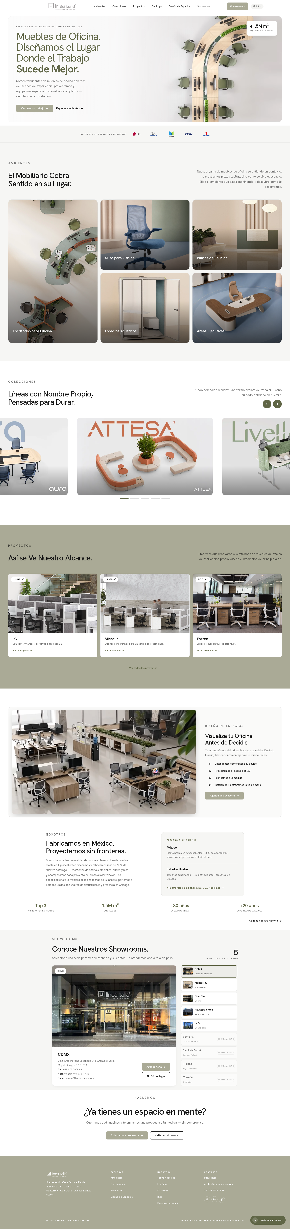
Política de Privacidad (191, 1220)
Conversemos (237, 6)
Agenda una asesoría (224, 795)
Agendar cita (156, 1067)
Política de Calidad (234, 1220)
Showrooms (203, 6)
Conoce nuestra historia (265, 920)
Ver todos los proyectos (145, 668)
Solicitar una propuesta (127, 1135)
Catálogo (157, 6)
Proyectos (139, 6)
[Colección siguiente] (277, 404)
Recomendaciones (167, 1203)
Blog (160, 1196)
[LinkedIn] (214, 1199)
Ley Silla (162, 1184)
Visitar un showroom (167, 1135)
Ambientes (99, 6)
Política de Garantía (214, 1220)
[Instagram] (207, 1199)
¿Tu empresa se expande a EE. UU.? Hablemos (195, 887)
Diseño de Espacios (179, 6)
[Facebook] (222, 1200)
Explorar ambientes (70, 108)
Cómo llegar (158, 1076)
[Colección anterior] (267, 404)
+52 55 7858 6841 (214, 1190)
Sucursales (210, 1177)
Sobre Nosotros (166, 1177)
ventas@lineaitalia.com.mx (218, 1184)
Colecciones (119, 6)
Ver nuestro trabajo (35, 108)
